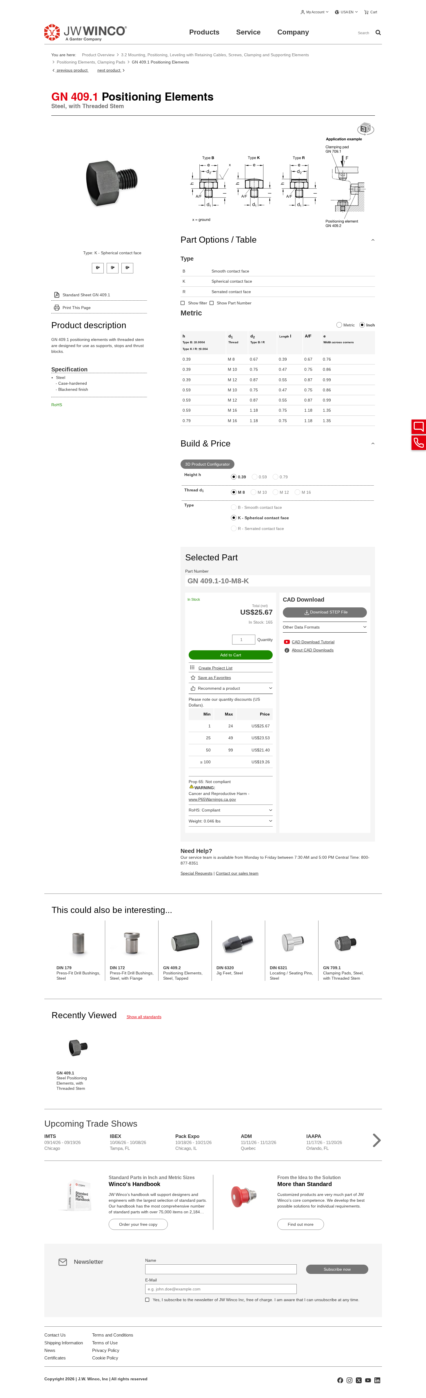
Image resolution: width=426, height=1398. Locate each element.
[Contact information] (419, 442)
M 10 (262, 492)
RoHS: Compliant (204, 810)
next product (109, 70)
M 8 (241, 492)
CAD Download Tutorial (313, 642)
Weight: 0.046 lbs (205, 821)
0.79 (284, 477)
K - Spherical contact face (263, 517)
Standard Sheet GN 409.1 (86, 295)
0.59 (263, 477)
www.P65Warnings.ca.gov (212, 799)
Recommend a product (219, 688)
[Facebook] (340, 1380)
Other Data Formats (301, 627)
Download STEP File (329, 612)
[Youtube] (368, 1380)
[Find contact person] (419, 427)
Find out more (301, 1224)
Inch (370, 325)
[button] (315, 12)
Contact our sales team (237, 873)
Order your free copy (138, 1224)
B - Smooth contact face (260, 507)
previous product (72, 70)
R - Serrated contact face (261, 528)
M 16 (306, 492)
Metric (349, 325)
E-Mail (151, 1280)
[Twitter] (359, 1380)
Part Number (197, 571)
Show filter (197, 303)
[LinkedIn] (377, 1380)
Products (204, 32)
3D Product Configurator (207, 464)
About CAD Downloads (313, 650)
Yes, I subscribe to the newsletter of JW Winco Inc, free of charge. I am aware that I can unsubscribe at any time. (256, 1299)
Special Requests (196, 873)
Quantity (265, 639)
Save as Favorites (214, 677)
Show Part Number (234, 303)
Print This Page (77, 307)
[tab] (97, 267)
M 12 (284, 492)
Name (150, 1260)
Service (248, 32)
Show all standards (144, 1016)
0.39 (242, 477)
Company (293, 32)
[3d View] (365, 129)
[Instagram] (349, 1380)
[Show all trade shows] (377, 1139)
